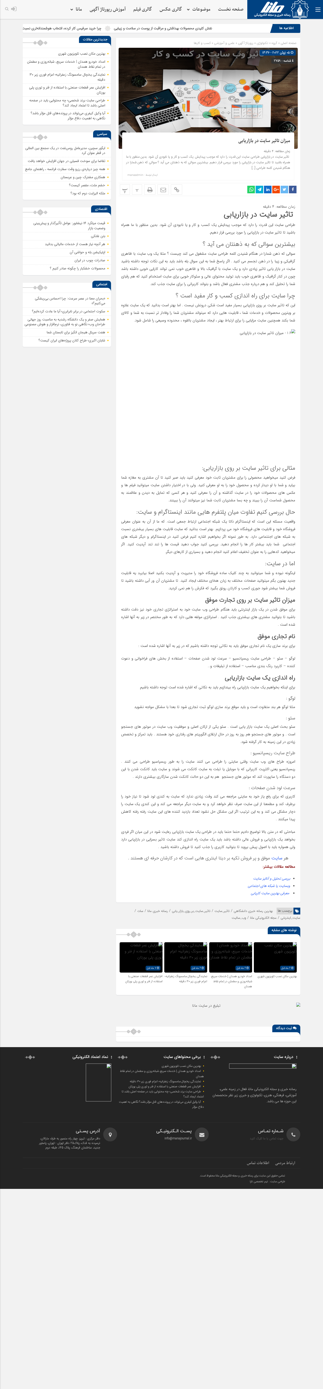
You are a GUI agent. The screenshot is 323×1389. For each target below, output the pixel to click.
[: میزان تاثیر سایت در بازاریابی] (163, 189)
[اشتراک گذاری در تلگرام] (259, 189)
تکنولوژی (262, 43)
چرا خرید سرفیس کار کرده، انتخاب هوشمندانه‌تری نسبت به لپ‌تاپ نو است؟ (84, 28)
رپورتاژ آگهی (245, 43)
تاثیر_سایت (222, 911)
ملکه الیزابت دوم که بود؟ (88, 193)
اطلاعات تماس (258, 1163)
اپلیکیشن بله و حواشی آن (87, 252)
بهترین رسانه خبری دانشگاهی (253, 911)
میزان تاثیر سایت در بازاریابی (264, 140)
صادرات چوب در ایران (89, 260)
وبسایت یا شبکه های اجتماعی (269, 886)
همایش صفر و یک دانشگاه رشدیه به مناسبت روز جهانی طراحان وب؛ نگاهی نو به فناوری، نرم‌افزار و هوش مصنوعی (64, 322)
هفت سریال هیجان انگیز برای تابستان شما (76, 332)
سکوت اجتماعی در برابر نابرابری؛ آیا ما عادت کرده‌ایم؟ (68, 311)
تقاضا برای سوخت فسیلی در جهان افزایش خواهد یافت (66, 161)
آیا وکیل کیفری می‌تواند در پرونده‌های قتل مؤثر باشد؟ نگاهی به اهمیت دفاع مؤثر (68, 115)
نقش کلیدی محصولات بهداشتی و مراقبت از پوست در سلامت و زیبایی (200, 28)
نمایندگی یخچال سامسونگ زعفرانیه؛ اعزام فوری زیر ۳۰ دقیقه (186, 979)
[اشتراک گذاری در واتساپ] (251, 189)
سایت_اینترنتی (290, 918)
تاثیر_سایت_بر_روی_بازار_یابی (191, 911)
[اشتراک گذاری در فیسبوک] (293, 189)
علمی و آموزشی (224, 43)
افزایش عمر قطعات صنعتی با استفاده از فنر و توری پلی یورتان (144, 979)
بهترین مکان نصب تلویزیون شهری (277, 976)
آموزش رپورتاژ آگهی (108, 9)
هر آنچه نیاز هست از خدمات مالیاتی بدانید (75, 244)
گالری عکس (170, 9)
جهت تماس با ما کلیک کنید (266, 1138)
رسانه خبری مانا (157, 911)
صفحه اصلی (288, 43)
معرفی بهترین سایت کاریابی (270, 893)
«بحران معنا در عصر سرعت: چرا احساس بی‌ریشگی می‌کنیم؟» (70, 301)
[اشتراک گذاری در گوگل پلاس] (276, 189)
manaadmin (135, 175)
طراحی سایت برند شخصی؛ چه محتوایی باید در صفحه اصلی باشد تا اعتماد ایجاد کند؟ (67, 103)
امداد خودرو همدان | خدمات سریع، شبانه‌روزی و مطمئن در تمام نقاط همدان (231, 981)
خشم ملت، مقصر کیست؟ (87, 185)
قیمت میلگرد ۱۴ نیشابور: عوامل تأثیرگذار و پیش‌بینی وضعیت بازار (69, 225)
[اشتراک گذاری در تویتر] (284, 189)
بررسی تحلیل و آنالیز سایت (271, 878)
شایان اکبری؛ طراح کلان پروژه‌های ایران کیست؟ (72, 340)
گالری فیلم (142, 9)
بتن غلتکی (98, 236)
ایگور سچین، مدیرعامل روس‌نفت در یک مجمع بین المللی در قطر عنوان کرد (65, 150)
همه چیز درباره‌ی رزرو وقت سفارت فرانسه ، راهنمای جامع (65, 169)
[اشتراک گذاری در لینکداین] (268, 189)
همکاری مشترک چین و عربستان (83, 177)
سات (140, 911)
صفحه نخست (231, 9)
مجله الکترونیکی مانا (263, 918)
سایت (276, 858)
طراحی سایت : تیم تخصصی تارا (267, 1182)
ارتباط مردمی (285, 1163)
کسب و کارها (202, 43)
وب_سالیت (239, 918)
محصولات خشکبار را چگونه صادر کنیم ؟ (77, 268)
